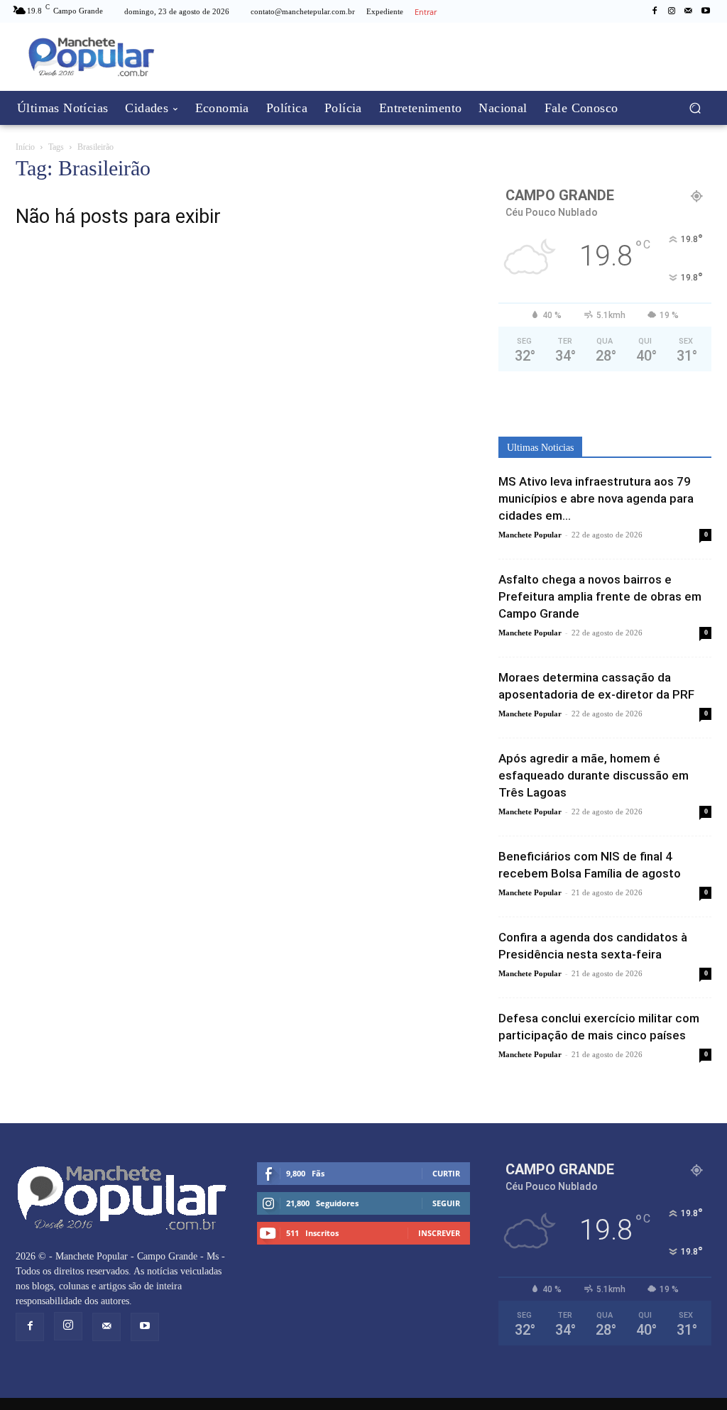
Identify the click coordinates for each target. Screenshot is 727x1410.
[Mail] (688, 11)
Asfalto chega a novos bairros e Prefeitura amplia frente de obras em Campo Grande (599, 596)
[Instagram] (671, 11)
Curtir (446, 1173)
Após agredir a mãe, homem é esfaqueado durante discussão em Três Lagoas (593, 775)
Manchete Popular (530, 534)
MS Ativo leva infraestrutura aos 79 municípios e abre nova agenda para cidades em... (596, 498)
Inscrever (439, 1233)
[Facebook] (654, 11)
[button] (694, 107)
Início (25, 147)
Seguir (446, 1203)
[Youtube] (705, 11)
